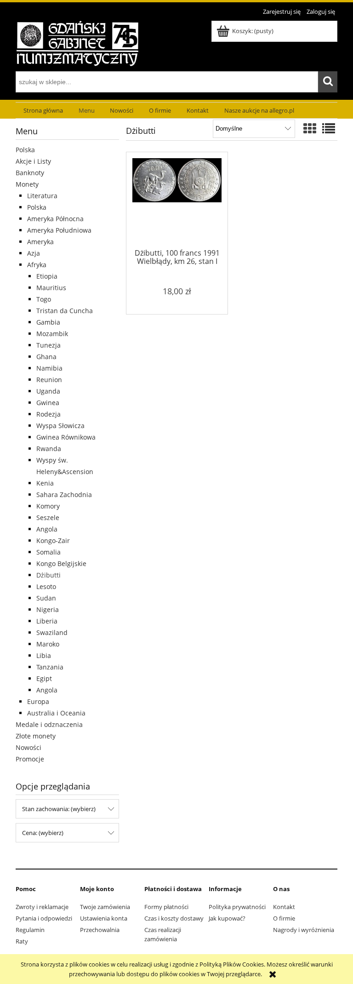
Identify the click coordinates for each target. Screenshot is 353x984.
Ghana (46, 356)
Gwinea (47, 402)
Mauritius (51, 287)
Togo (43, 299)
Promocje (30, 759)
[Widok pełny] (328, 128)
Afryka (36, 264)
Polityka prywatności (237, 907)
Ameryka (40, 241)
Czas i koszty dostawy (174, 918)
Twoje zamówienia (105, 907)
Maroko (47, 644)
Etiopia (46, 276)
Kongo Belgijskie (61, 563)
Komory (48, 506)
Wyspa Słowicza (60, 425)
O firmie (284, 918)
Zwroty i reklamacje (42, 907)
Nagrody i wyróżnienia (303, 930)
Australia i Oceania (56, 713)
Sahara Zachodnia (64, 494)
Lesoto (46, 586)
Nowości (28, 747)
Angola (46, 529)
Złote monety (36, 736)
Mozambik (52, 333)
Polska (25, 149)
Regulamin (30, 930)
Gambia (48, 322)
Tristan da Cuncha (64, 310)
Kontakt (284, 907)
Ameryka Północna (55, 218)
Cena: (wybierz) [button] (42, 833)
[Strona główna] (77, 42)
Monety (27, 184)
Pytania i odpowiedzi (44, 918)
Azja (33, 253)
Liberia (46, 621)
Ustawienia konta (103, 918)
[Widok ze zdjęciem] (309, 128)
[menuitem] (43, 111)
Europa (38, 701)
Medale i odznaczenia (49, 724)
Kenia (45, 483)
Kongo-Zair (53, 540)
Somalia (48, 552)
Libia (43, 655)
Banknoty (30, 172)
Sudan (46, 598)
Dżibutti (48, 575)
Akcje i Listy (33, 161)
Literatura (42, 195)
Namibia (49, 368)
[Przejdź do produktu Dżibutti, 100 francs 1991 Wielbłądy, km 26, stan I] (177, 202)
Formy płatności (166, 907)
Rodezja (48, 414)
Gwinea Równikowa (66, 437)
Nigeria (47, 609)
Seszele (47, 517)
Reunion (49, 379)
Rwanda (48, 448)
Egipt (44, 678)
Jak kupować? (227, 918)
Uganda (48, 391)
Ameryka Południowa (59, 230)
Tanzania (49, 667)
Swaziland (52, 632)
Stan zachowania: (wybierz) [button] (59, 809)
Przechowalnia (100, 930)
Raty (22, 941)
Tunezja (48, 345)
